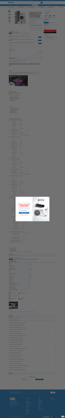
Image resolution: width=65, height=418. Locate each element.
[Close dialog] (48, 197)
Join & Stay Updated (24, 212)
